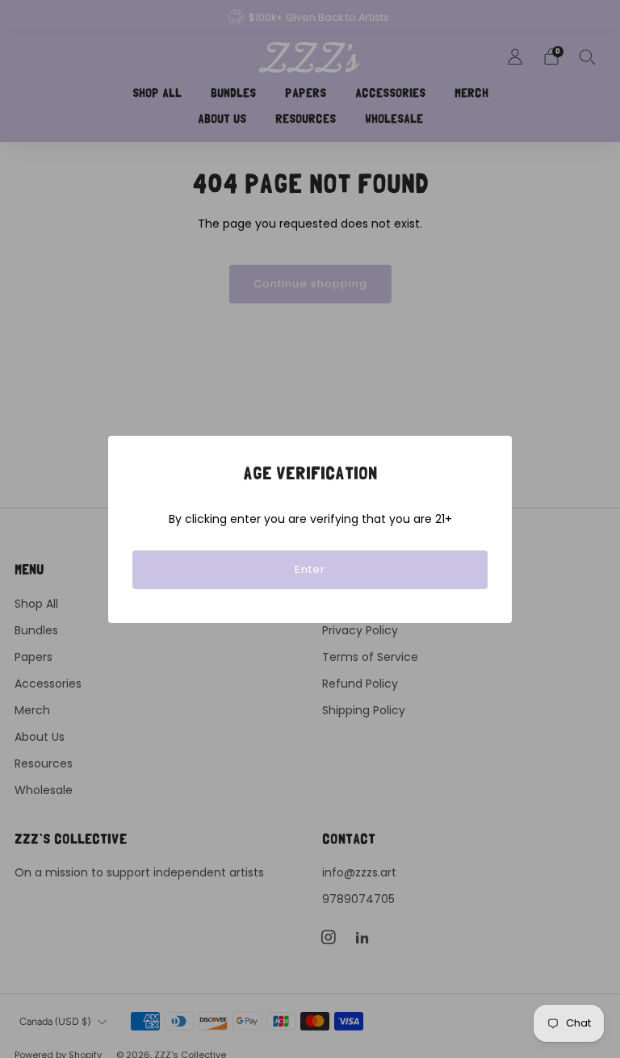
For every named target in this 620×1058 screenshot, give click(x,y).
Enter (310, 569)
